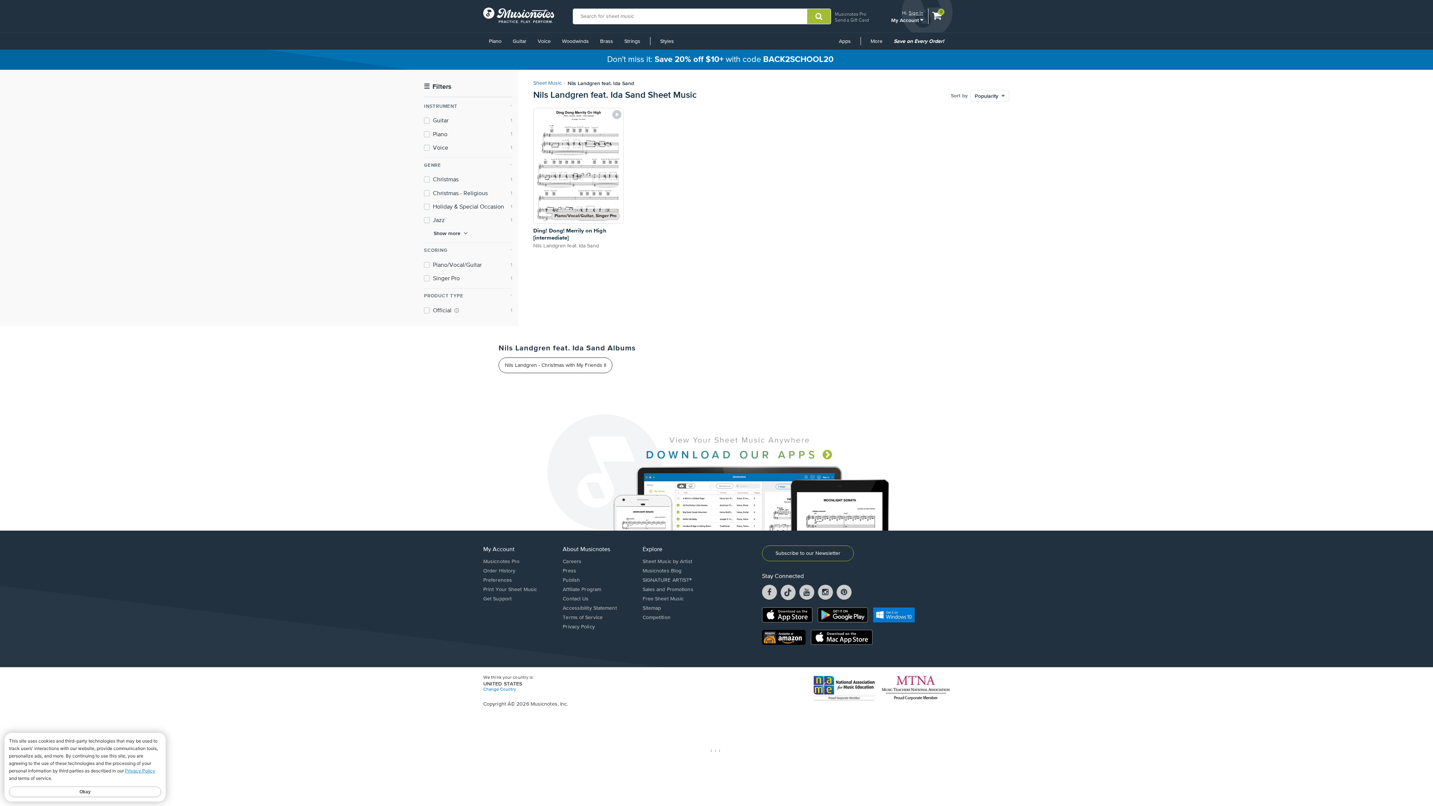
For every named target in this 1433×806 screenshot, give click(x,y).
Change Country (499, 689)
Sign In (916, 13)
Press (569, 571)
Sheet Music (547, 83)
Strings (632, 41)
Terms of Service (583, 617)
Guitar (520, 41)
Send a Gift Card (852, 20)
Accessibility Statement (589, 608)
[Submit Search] (819, 16)
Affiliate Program (582, 589)
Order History (499, 571)
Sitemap (652, 608)
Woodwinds (575, 41)
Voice (544, 41)
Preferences (497, 580)
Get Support (497, 599)
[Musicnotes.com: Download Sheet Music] (518, 15)
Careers (572, 561)
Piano (495, 41)
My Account (905, 20)
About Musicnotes (586, 550)
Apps (845, 41)
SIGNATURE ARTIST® (667, 580)
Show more (447, 233)
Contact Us (576, 599)
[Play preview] (616, 114)
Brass (606, 41)
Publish (571, 580)
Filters (438, 86)
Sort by (959, 96)
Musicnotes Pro (850, 14)
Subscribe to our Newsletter (807, 553)
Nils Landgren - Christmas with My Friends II (555, 365)
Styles (667, 41)
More (879, 44)
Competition (657, 617)
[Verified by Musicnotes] (457, 310)
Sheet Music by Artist (667, 561)
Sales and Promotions (668, 589)
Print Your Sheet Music (510, 589)
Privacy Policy (578, 627)
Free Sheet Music (663, 599)
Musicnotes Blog (662, 571)
